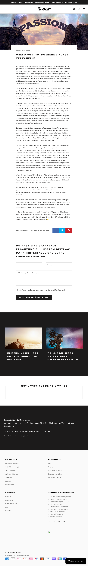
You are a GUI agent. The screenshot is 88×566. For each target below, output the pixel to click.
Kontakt (8, 511)
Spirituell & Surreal (11, 474)
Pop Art (8, 481)
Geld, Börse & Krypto (12, 467)
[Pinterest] (59, 521)
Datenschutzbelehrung (55, 474)
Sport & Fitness (10, 470)
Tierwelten (8, 478)
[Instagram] (54, 521)
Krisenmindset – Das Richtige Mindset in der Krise (22, 356)
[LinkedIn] (64, 521)
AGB (49, 463)
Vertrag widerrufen (75, 561)
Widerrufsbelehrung (55, 470)
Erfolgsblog (9, 500)
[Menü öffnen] (4, 9)
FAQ (6, 507)
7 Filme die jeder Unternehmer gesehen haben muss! (64, 356)
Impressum (52, 467)
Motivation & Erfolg (11, 463)
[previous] (5, 392)
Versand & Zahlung (54, 478)
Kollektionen (9, 485)
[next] (82, 392)
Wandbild (19, 123)
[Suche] (79, 9)
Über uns (8, 497)
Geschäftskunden (11, 504)
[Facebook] (49, 521)
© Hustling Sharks (14, 553)
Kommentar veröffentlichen (34, 297)
